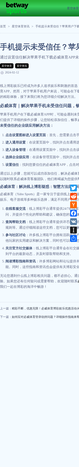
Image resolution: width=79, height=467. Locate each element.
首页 (3, 26)
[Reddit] (73, 196)
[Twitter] (73, 188)
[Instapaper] (73, 230)
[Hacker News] (73, 204)
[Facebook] (73, 213)
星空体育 (7, 65)
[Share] (73, 238)
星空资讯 (22, 65)
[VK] (73, 221)
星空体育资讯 (20, 26)
